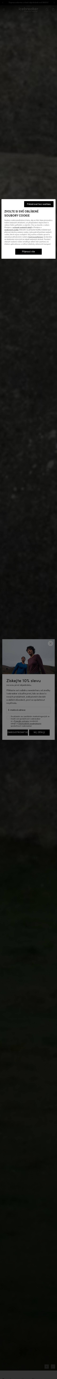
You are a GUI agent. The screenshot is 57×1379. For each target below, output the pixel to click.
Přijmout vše (28, 251)
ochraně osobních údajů (22, 227)
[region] (28, 229)
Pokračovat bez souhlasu (39, 204)
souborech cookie (11, 230)
